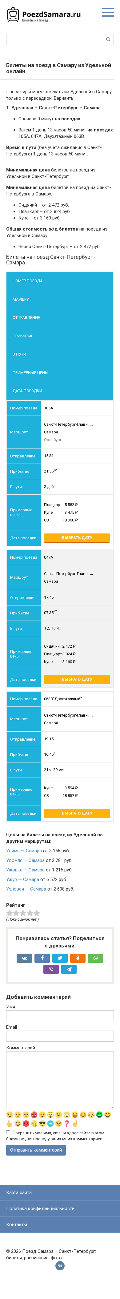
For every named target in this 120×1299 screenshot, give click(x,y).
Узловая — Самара (26, 889)
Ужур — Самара (22, 879)
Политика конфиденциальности (40, 1208)
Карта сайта (19, 1192)
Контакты (16, 1224)
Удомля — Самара (25, 860)
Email (11, 1027)
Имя (10, 1007)
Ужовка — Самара (25, 870)
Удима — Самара (24, 851)
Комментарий (20, 1048)
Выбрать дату (77, 537)
